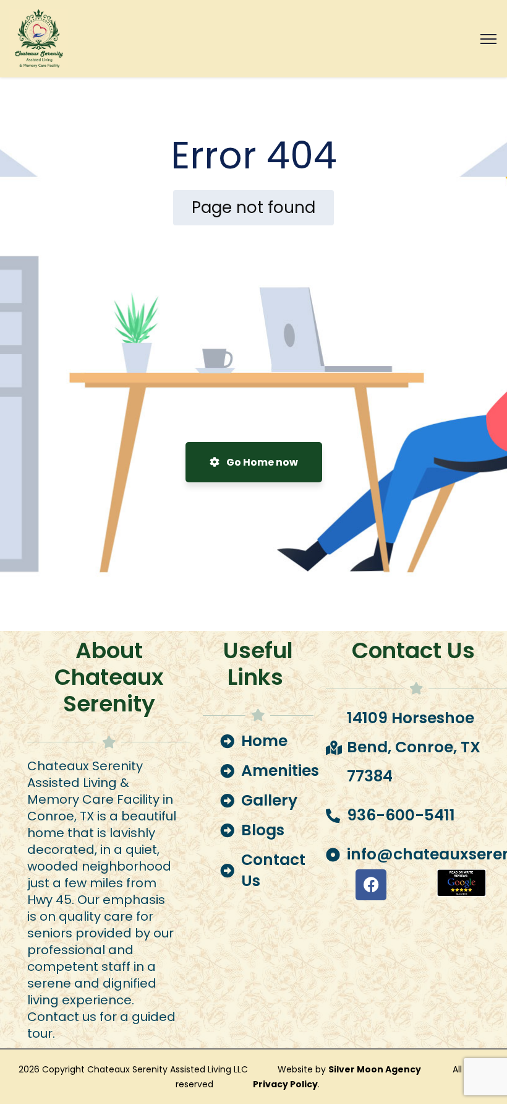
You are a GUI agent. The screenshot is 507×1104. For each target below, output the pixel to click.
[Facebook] (371, 884)
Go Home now (261, 462)
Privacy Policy (285, 1084)
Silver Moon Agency (375, 1069)
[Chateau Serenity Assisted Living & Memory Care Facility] (38, 38)
